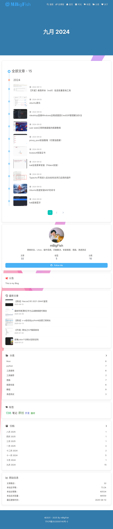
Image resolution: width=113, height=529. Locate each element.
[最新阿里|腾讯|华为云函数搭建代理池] (9, 312)
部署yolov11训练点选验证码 (26, 339)
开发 (27, 413)
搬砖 (33, 413)
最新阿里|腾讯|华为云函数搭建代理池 (30, 311)
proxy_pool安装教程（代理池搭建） (46, 140)
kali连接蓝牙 (35, 202)
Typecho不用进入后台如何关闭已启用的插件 (50, 177)
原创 (21, 413)
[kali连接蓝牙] (20, 201)
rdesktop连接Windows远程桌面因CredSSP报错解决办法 (55, 115)
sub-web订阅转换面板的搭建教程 (45, 128)
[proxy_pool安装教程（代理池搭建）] (20, 139)
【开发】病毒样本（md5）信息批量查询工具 (50, 90)
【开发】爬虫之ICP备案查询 (26, 330)
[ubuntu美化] (20, 101)
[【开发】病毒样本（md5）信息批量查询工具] (20, 89)
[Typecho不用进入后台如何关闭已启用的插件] (20, 176)
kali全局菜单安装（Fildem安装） (44, 165)
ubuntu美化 (34, 103)
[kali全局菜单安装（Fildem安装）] (20, 164)
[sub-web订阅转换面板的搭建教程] (20, 126)
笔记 (14, 413)
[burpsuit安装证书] (20, 151)
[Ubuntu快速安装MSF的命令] (20, 188)
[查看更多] (106, 355)
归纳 (8, 413)
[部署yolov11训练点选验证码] (9, 341)
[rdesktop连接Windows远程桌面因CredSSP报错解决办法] (20, 114)
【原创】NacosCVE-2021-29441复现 (30, 301)
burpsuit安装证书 (37, 153)
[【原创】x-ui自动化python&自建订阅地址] (9, 322)
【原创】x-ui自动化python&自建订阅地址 (32, 320)
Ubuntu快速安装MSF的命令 (42, 190)
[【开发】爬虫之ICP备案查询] (9, 332)
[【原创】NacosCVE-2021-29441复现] (9, 303)
